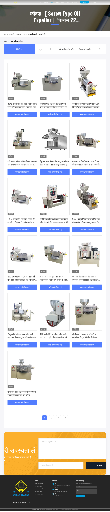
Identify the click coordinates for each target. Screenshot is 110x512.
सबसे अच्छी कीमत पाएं (22, 114)
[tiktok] (25, 502)
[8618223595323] (27, 502)
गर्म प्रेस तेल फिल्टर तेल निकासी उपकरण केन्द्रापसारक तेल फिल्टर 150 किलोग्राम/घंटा (85, 279)
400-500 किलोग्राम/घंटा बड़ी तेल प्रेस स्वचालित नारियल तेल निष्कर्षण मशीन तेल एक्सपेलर (86, 164)
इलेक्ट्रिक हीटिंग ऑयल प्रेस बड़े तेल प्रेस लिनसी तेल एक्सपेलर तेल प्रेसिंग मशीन (54, 222)
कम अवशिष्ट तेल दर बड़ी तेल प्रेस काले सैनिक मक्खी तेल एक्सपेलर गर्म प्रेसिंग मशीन (53, 107)
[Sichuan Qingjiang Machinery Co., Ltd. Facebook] (16, 502)
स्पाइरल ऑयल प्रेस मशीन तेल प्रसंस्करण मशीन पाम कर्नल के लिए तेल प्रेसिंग (53, 279)
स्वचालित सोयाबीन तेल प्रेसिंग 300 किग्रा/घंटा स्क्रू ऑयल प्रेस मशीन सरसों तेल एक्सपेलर (86, 107)
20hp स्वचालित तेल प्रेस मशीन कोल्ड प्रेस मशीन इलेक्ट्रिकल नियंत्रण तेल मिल (22, 107)
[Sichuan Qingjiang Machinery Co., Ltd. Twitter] (13, 502)
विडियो (57, 2)
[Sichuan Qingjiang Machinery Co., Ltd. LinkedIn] (20, 502)
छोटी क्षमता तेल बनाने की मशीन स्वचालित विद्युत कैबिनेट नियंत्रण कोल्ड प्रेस (84, 337)
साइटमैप (38, 509)
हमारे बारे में (46, 2)
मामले (68, 2)
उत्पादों (52, 2)
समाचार (62, 2)
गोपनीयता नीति (34, 509)
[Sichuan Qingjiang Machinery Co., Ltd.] (15, 2)
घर (40, 2)
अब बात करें (84, 2)
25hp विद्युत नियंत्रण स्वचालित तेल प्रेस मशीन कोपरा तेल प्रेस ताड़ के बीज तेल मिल (86, 222)
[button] (50, 49)
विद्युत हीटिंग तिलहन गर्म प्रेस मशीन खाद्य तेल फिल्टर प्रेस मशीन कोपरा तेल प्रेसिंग (22, 337)
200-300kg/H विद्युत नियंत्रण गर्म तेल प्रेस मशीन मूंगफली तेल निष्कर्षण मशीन (21, 279)
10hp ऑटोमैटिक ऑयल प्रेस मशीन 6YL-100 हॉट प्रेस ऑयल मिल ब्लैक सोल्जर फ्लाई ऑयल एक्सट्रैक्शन (54, 337)
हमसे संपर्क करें (74, 2)
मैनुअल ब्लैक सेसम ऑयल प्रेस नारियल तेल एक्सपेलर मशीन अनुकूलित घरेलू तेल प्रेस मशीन (54, 164)
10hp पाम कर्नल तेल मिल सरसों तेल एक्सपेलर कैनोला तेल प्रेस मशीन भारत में (22, 222)
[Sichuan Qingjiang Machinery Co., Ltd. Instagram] (18, 502)
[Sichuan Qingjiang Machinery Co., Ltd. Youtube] (23, 502)
